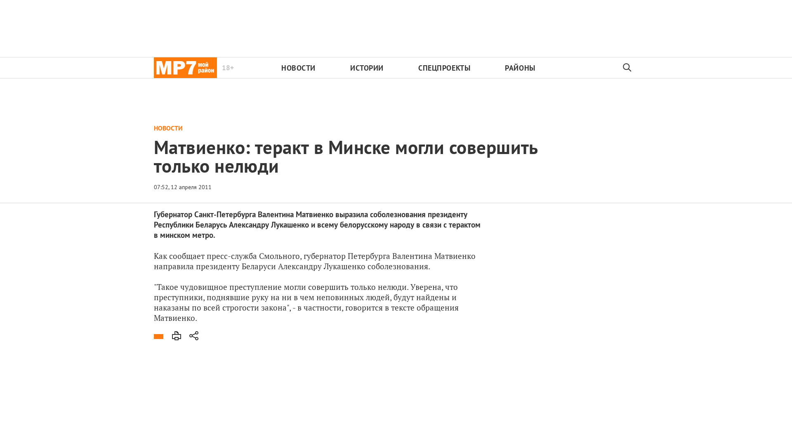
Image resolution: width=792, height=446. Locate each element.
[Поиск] (627, 67)
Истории (367, 68)
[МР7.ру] (185, 67)
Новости (298, 68)
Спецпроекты (444, 68)
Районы (520, 68)
